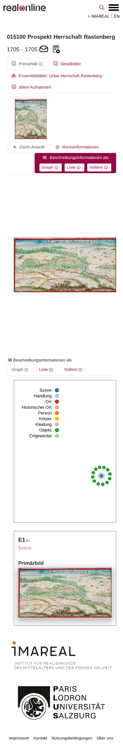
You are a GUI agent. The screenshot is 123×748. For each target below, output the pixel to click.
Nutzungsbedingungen (71, 738)
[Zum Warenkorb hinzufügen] (43, 49)
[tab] (28, 64)
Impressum (19, 738)
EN (117, 16)
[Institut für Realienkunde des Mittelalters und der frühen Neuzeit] (61, 655)
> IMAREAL (99, 16)
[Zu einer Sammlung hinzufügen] (56, 49)
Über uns (105, 738)
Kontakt (40, 738)
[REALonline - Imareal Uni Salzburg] (61, 7)
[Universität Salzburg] (61, 702)
